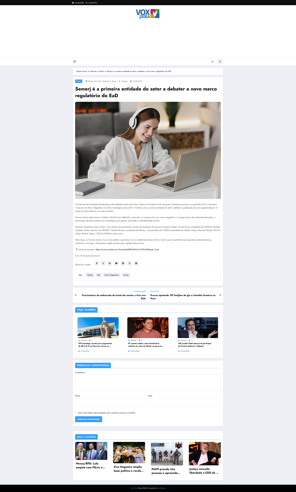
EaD (95, 81)
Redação (125, 81)
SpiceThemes (161, 488)
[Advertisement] (148, 40)
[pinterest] (123, 263)
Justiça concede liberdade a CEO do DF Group (205, 471)
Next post (154, 291)
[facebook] (97, 263)
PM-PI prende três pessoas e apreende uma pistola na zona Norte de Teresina (165, 471)
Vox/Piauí (134, 488)
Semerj (114, 81)
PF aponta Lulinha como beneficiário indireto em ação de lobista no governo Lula (145, 344)
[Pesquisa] (213, 62)
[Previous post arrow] (76, 295)
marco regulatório (104, 81)
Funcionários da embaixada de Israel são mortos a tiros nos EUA (114, 297)
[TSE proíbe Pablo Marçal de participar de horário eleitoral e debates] (197, 327)
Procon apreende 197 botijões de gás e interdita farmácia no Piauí (183, 297)
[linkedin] (109, 263)
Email (150, 395)
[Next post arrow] (220, 295)
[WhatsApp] (129, 263)
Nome (77, 395)
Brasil (79, 81)
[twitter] (103, 263)
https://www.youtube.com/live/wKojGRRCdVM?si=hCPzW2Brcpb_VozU (127, 249)
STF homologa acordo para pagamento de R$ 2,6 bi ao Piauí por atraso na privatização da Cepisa (95, 344)
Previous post (140, 291)
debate (90, 81)
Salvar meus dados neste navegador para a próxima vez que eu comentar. (107, 412)
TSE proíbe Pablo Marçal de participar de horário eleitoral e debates (194, 344)
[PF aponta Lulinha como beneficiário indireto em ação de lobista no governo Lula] (147, 327)
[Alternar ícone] (74, 61)
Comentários (80, 372)
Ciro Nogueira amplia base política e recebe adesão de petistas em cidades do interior (128, 469)
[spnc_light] (220, 61)
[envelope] (116, 263)
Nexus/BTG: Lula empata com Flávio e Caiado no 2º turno (89, 465)
